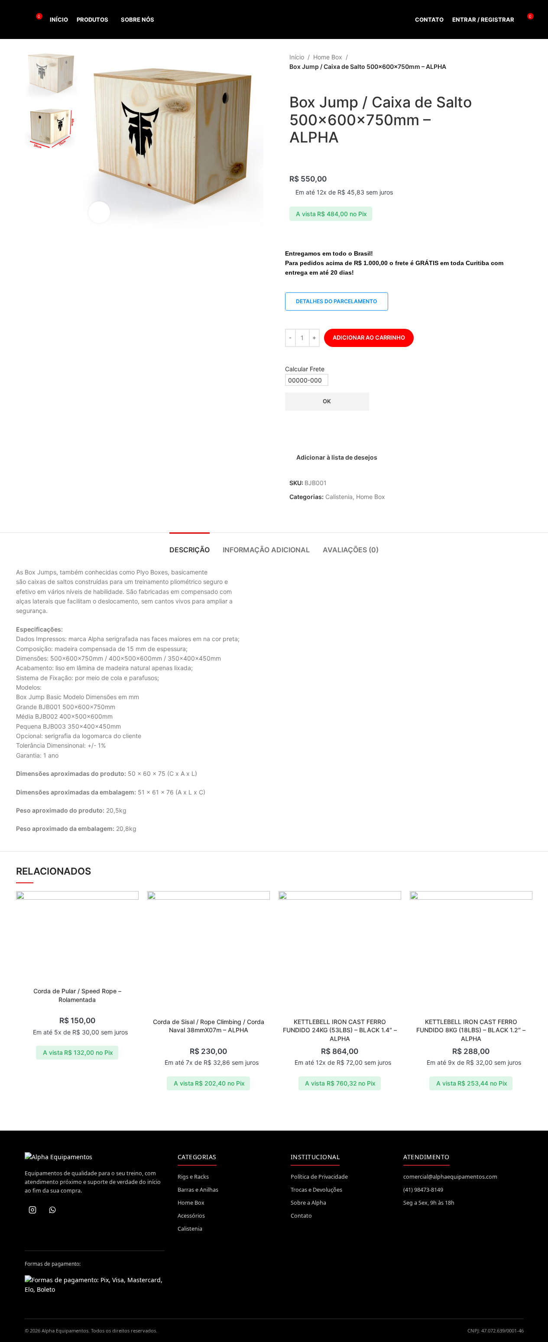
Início (296, 57)
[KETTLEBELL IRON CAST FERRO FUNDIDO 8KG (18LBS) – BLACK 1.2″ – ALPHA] (471, 952)
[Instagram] (32, 1210)
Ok (327, 401)
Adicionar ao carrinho (369, 337)
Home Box (327, 57)
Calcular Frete (304, 369)
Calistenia (339, 496)
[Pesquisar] (19, 19)
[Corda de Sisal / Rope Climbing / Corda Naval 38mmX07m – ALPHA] (208, 952)
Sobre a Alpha (308, 1202)
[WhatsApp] (52, 1210)
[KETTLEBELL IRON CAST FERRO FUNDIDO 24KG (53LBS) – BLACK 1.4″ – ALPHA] (340, 952)
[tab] (189, 545)
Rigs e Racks (193, 1176)
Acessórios (191, 1215)
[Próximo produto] (517, 62)
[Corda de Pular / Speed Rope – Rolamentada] (77, 937)
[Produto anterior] (496, 62)
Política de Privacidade (319, 1176)
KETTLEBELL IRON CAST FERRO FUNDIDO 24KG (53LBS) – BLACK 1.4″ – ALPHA (340, 1030)
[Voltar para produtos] (506, 62)
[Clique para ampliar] (99, 212)
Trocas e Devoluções (316, 1189)
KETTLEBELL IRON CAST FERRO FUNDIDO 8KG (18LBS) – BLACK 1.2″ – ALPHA (470, 1030)
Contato (301, 1215)
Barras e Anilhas (198, 1189)
